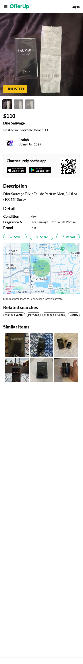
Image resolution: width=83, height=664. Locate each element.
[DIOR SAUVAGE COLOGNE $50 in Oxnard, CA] (17, 370)
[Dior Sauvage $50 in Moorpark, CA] (42, 345)
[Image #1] (7, 104)
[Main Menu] (5, 6)
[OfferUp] (19, 6)
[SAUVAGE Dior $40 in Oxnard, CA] (66, 370)
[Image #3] (30, 104)
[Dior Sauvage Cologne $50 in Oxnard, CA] (17, 345)
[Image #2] (18, 104)
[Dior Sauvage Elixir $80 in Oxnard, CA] (42, 370)
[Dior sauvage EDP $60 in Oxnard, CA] (66, 345)
